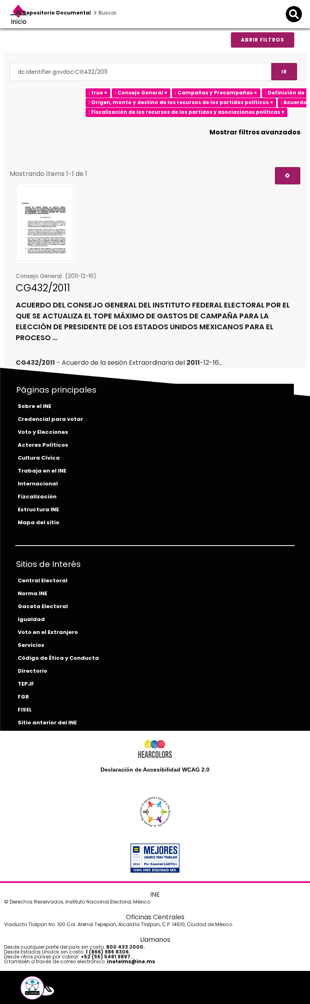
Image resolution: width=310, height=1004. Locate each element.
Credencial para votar (50, 419)
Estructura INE (38, 509)
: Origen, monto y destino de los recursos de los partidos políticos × (180, 102)
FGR (23, 697)
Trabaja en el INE (42, 471)
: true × (97, 92)
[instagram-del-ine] (64, 991)
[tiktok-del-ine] (70, 991)
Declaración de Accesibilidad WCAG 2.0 (155, 769)
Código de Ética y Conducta (58, 658)
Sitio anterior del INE (47, 722)
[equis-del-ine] (46, 991)
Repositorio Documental (57, 12)
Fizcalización (37, 496)
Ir (284, 71)
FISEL (25, 709)
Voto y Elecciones (43, 432)
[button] (32, 988)
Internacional (38, 483)
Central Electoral (42, 580)
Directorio (32, 671)
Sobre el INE (34, 406)
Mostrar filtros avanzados (254, 132)
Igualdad (31, 619)
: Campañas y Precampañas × (216, 92)
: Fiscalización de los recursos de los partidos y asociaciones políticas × (186, 112)
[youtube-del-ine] (57, 991)
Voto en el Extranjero (48, 632)
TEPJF (26, 684)
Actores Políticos (43, 445)
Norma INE (32, 593)
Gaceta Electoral (43, 606)
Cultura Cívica (39, 458)
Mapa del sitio (38, 522)
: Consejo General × (141, 92)
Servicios (31, 645)
